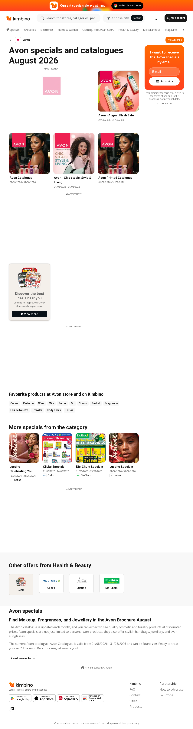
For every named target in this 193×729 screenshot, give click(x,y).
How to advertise (172, 689)
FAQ (132, 689)
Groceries (30, 29)
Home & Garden (68, 29)
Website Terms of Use (92, 723)
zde (154, 644)
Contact (134, 695)
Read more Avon (23, 658)
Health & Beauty (128, 29)
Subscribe (177, 39)
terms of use (160, 96)
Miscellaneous (151, 29)
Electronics (47, 29)
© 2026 (66, 723)
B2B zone (166, 695)
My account (177, 17)
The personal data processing (123, 723)
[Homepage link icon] (82, 667)
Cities (133, 701)
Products (135, 707)
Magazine (171, 29)
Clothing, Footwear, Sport (98, 29)
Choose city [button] (120, 18)
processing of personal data (164, 99)
